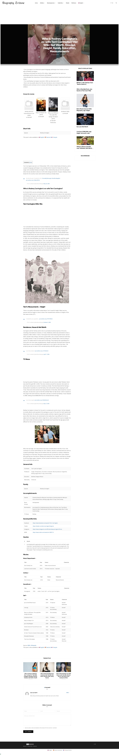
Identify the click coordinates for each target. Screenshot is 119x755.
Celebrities (60, 3)
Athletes (42, 3)
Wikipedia (33, 645)
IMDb (28, 645)
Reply (67, 692)
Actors (36, 3)
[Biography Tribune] (13, 3)
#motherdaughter (56, 178)
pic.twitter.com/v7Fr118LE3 (41, 351)
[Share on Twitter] (17, 77)
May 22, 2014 (47, 183)
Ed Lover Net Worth (82, 126)
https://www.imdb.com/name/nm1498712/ (43, 532)
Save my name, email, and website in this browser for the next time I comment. (41, 727)
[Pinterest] (17, 80)
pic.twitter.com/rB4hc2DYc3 (33, 180)
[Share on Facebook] (17, 73)
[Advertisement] (59, 15)
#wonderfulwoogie (46, 178)
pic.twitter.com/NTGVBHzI (46, 319)
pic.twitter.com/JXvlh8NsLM (42, 400)
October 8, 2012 (47, 322)
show (30, 162)
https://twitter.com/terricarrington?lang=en (43, 526)
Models (67, 3)
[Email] (17, 83)
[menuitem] (81, 3)
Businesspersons (50, 3)
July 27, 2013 (46, 403)
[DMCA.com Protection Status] (30, 744)
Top (95, 744)
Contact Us (35, 746)
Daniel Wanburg (56, 54)
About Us (25, 746)
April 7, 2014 (46, 354)
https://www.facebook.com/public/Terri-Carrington (45, 523)
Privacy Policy (29, 746)
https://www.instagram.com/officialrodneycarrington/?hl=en (47, 529)
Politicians (73, 3)
